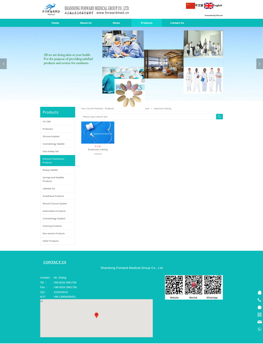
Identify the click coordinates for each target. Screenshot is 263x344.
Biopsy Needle (50, 170)
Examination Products (54, 211)
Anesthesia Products (53, 196)
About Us (86, 23)
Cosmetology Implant (54, 219)
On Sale (47, 121)
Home (55, 23)
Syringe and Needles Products (53, 179)
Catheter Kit (49, 189)
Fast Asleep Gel (51, 151)
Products (146, 23)
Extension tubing (98, 150)
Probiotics (48, 129)
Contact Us (177, 23)
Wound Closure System (55, 204)
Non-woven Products (54, 233)
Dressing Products (52, 226)
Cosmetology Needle (53, 144)
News (116, 23)
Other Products (51, 241)
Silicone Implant (51, 136)
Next (259, 64)
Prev (3, 64)
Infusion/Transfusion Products (53, 161)
